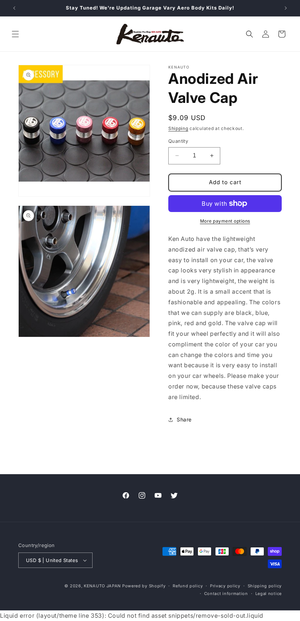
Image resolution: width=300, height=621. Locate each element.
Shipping (178, 128)
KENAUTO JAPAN (102, 585)
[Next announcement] (286, 8)
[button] (15, 34)
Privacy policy (225, 585)
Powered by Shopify (144, 585)
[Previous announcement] (14, 8)
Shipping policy (265, 585)
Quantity (178, 141)
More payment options (225, 221)
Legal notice (268, 593)
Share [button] (184, 419)
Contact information (226, 593)
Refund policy (188, 585)
